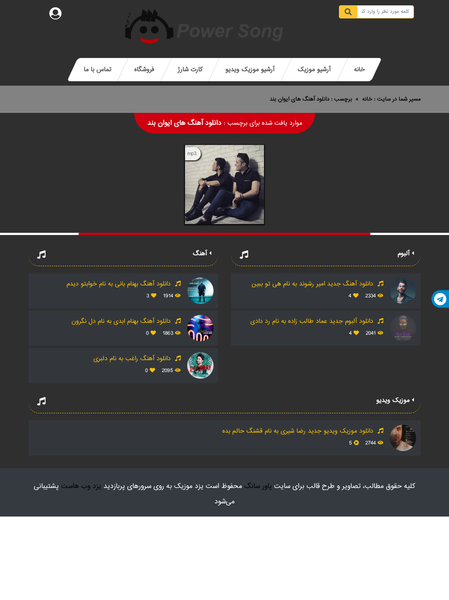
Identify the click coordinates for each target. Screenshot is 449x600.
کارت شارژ (190, 69)
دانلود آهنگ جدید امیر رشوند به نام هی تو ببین (313, 283)
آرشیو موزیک (314, 69)
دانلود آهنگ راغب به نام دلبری (133, 358)
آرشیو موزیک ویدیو (249, 69)
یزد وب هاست (81, 486)
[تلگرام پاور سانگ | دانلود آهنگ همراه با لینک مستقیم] (440, 299)
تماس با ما (97, 69)
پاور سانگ (258, 486)
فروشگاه (144, 69)
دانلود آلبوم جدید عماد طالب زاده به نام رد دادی (312, 321)
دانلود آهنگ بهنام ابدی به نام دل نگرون (122, 321)
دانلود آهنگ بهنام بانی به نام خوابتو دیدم (120, 283)
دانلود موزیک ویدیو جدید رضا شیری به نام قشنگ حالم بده (298, 431)
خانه (359, 69)
